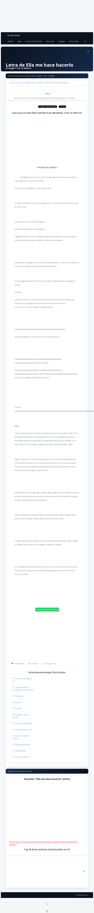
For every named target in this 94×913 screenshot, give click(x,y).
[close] (47, 904)
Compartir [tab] (34, 663)
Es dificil (18, 708)
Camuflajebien (20, 750)
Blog (19, 41)
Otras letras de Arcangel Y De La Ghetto (47, 672)
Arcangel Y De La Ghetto (33, 82)
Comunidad (73, 41)
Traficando (19, 696)
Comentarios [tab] (18, 663)
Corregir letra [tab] (49, 663)
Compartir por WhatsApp (47, 609)
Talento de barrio (22, 757)
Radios (10, 41)
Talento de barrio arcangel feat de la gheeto (23, 688)
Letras (18, 82)
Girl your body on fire (23, 729)
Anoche (18, 702)
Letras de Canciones (33, 41)
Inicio (12, 82)
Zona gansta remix (22, 744)
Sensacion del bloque (23, 723)
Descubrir (50, 41)
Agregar (61, 41)
